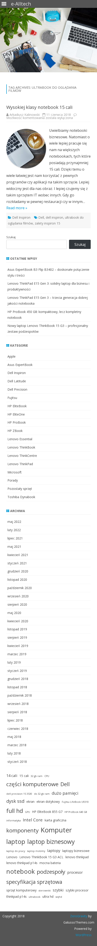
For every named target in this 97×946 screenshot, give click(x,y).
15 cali (24, 776)
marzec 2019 (16, 654)
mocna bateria (50, 863)
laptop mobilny (36, 851)
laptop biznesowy (51, 842)
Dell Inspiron (21, 217)
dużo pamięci (65, 793)
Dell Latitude (16, 381)
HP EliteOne (16, 414)
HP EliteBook (17, 406)
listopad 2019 (17, 629)
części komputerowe (32, 784)
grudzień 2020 (17, 571)
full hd (14, 811)
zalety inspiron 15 (47, 223)
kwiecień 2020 (17, 621)
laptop (15, 841)
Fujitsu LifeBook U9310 (75, 801)
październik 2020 (19, 588)
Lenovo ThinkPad (20, 464)
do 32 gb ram (42, 793)
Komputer (56, 829)
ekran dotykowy (48, 801)
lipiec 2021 (15, 538)
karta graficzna (55, 820)
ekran (30, 801)
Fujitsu (12, 398)
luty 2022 (14, 530)
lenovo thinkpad (77, 857)
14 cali (11, 775)
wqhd (58, 896)
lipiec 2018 (15, 720)
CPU (46, 776)
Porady (12, 480)
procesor (75, 872)
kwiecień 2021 (17, 555)
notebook (20, 871)
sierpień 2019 (17, 637)
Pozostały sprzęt (19, 488)
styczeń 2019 (17, 671)
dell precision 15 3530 (19, 793)
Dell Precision (17, 389)
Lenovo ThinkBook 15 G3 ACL (41, 857)
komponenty (22, 830)
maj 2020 (14, 613)
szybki (58, 890)
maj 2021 (14, 546)
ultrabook (34, 896)
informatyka (13, 820)
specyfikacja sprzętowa (34, 881)
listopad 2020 (17, 579)
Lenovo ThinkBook (21, 447)
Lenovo (11, 857)
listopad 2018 (17, 687)
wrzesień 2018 (18, 704)
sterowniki (45, 890)
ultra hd (47, 896)
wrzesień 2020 (18, 596)
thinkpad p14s (16, 896)
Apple (11, 356)
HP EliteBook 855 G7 (47, 812)
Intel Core (33, 820)
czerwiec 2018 (17, 728)
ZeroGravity (78, 916)
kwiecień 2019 (17, 646)
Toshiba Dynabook (21, 497)
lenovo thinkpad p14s (21, 863)
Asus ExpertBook (19, 365)
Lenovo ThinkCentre (22, 455)
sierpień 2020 (17, 604)
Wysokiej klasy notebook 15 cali (39, 107)
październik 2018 (19, 695)
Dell (41, 217)
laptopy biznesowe (76, 851)
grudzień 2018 (17, 679)
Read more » (16, 207)
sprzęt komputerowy (21, 890)
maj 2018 (14, 737)
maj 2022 (14, 521)
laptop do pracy (15, 851)
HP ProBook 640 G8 (76, 812)
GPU (27, 812)
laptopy (53, 850)
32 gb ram (36, 776)
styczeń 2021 (17, 563)
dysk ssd (15, 801)
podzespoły (51, 871)
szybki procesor (77, 890)
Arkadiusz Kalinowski (24, 114)
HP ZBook (15, 431)
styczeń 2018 (17, 761)
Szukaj (11, 237)
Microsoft (14, 472)
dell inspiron (54, 217)
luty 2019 (14, 662)
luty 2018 (14, 753)
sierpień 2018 (17, 712)
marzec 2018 (16, 745)
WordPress (84, 935)
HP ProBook (16, 422)
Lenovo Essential (19, 439)
